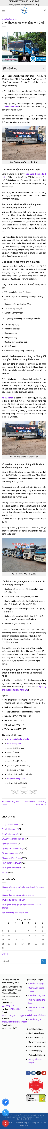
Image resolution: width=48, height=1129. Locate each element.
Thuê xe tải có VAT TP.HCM (13, 900)
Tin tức (5, 872)
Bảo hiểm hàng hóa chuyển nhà (15, 913)
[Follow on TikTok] (38, 1073)
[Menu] (3, 10)
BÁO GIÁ (20, 1119)
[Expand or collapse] (43, 68)
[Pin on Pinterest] (31, 792)
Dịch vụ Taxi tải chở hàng (12, 848)
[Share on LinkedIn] (35, 792)
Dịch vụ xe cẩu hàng (10, 853)
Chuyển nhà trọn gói (10, 834)
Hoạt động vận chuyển (11, 863)
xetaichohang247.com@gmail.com (16, 1015)
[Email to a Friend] (26, 792)
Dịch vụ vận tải (30, 1115)
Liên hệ (28, 1119)
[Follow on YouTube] (43, 1073)
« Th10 (5, 954)
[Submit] (43, 961)
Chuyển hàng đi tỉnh (10, 19)
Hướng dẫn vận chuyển (11, 868)
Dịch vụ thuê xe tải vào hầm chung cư (18, 895)
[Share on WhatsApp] (13, 792)
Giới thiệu (18, 1115)
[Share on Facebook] (17, 792)
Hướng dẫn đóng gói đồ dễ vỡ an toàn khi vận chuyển (21, 906)
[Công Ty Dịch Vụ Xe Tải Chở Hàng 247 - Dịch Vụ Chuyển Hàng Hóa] (24, 10)
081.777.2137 (8, 1006)
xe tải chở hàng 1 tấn (16, 778)
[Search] (45, 10)
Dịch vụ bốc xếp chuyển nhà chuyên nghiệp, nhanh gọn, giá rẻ (23, 888)
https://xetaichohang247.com (14, 1022)
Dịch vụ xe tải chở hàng (12, 858)
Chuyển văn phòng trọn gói (13, 839)
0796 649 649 (15, 1009)
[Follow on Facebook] (28, 1073)
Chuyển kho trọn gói (10, 829)
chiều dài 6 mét (12, 106)
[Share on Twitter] (22, 792)
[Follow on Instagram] (33, 1073)
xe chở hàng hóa (14, 743)
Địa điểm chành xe (9, 844)
